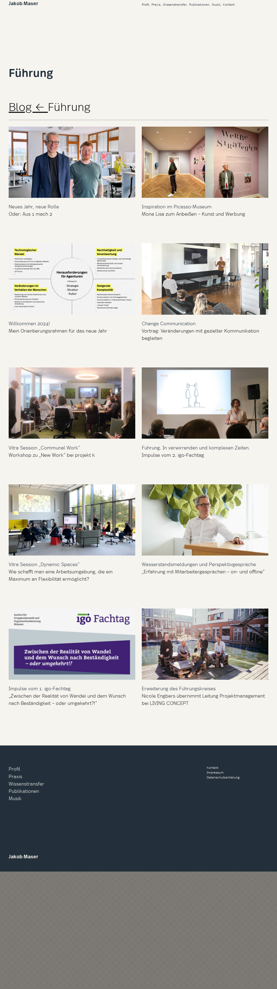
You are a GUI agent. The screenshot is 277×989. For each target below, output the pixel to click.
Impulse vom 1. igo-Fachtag (40, 688)
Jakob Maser (23, 3)
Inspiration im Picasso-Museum (177, 206)
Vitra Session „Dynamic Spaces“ (44, 564)
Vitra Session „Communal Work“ (44, 447)
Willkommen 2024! (29, 323)
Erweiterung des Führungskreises (179, 688)
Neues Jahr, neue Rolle (34, 206)
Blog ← (28, 106)
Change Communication (169, 323)
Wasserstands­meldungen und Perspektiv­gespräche (199, 564)
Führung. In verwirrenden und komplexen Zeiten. (196, 447)
